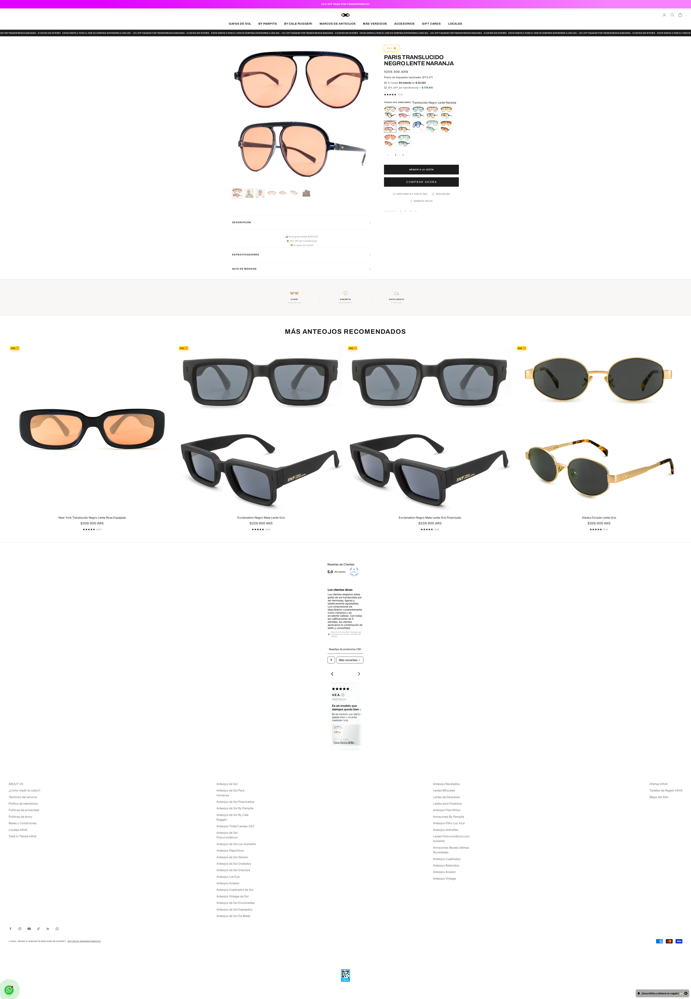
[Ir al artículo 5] (283, 193)
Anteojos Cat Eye (228, 877)
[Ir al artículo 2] (249, 193)
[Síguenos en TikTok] (38, 928)
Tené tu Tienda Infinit (22, 836)
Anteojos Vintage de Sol (232, 896)
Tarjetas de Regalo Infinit (665, 790)
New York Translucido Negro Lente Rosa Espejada (92, 517)
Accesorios (404, 23)
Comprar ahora (421, 182)
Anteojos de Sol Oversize (233, 870)
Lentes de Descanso (446, 797)
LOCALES (455, 23)
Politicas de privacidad (24, 810)
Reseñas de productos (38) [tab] (345, 649)
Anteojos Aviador (228, 883)
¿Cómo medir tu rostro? (24, 790)
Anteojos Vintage (444, 878)
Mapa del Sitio (659, 797)
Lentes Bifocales (444, 790)
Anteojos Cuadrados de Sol (234, 889)
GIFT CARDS (431, 23)
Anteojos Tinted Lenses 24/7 (235, 826)
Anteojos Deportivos (230, 850)
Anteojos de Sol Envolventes (235, 903)
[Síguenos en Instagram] (20, 928)
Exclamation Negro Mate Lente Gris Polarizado (430, 517)
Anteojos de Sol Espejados (234, 909)
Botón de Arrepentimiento (84, 941)
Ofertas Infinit (658, 784)
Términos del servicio (23, 797)
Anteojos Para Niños (446, 810)
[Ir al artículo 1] (237, 193)
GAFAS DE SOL (240, 23)
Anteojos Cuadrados (446, 859)
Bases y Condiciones (23, 823)
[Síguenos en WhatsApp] (57, 928)
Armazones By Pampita (448, 816)
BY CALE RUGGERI (298, 23)
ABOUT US (16, 784)
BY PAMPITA (267, 23)
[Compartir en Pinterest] (410, 211)
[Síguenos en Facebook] (10, 928)
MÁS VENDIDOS (375, 23)
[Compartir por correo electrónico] (415, 211)
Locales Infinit (18, 830)
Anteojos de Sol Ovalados (233, 863)
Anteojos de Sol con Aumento (236, 844)
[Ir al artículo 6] (295, 193)
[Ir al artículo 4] (272, 193)
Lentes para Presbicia (447, 803)
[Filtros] (331, 660)
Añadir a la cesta (421, 169)
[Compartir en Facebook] (400, 211)
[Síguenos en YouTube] (29, 928)
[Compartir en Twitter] (405, 211)
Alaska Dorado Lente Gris (599, 517)
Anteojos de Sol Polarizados (235, 802)
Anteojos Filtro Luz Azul (449, 823)
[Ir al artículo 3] (260, 193)
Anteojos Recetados (446, 784)
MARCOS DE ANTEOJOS (338, 23)
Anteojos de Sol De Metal (233, 916)
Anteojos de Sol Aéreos (232, 857)
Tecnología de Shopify (52, 941)
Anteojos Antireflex (446, 830)
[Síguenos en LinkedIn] (48, 928)
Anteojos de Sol (227, 784)
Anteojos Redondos (446, 865)
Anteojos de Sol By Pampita (234, 808)
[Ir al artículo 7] (306, 193)
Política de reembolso (23, 803)
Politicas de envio (20, 816)
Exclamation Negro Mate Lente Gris (261, 517)
